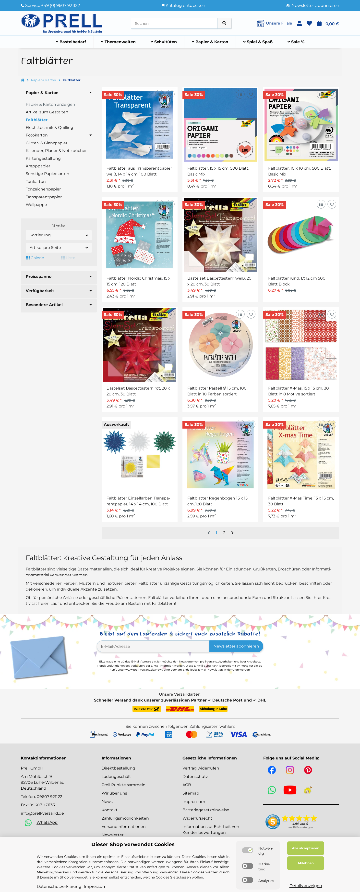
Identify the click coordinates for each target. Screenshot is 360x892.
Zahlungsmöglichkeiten (125, 818)
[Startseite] (22, 80)
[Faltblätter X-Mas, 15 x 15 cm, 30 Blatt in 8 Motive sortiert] (301, 345)
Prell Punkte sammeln (123, 785)
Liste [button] (70, 258)
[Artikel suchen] (224, 23)
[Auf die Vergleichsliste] (159, 94)
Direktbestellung (118, 768)
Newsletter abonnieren (236, 646)
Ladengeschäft (116, 776)
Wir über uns (114, 793)
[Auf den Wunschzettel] (170, 94)
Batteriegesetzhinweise (205, 810)
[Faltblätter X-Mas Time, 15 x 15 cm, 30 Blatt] (301, 455)
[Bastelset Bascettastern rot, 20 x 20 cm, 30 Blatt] (140, 345)
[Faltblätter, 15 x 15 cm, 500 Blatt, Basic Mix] (220, 125)
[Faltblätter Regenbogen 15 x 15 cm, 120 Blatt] (220, 455)
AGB (186, 785)
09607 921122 (49, 796)
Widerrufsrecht (197, 818)
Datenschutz (195, 776)
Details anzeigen (305, 885)
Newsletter (112, 835)
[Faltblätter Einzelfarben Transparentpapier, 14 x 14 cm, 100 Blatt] (140, 455)
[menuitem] (71, 42)
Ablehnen (306, 863)
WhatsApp (47, 822)
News (107, 801)
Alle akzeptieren (305, 848)
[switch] (247, 850)
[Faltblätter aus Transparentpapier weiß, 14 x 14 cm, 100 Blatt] (140, 125)
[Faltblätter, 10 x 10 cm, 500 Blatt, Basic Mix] (301, 125)
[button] (299, 23)
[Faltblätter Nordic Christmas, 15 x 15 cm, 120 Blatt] (140, 235)
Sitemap (190, 793)
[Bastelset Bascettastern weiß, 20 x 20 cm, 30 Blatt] (220, 235)
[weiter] (232, 533)
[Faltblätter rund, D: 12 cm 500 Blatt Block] (301, 235)
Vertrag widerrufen (200, 768)
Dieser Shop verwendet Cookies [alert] (133, 844)
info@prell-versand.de (42, 813)
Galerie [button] (37, 258)
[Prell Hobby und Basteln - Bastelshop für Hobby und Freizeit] (62, 23)
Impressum (193, 801)
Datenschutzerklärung (59, 886)
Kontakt (110, 810)
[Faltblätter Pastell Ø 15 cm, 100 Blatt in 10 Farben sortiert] (220, 345)
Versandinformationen (124, 826)
